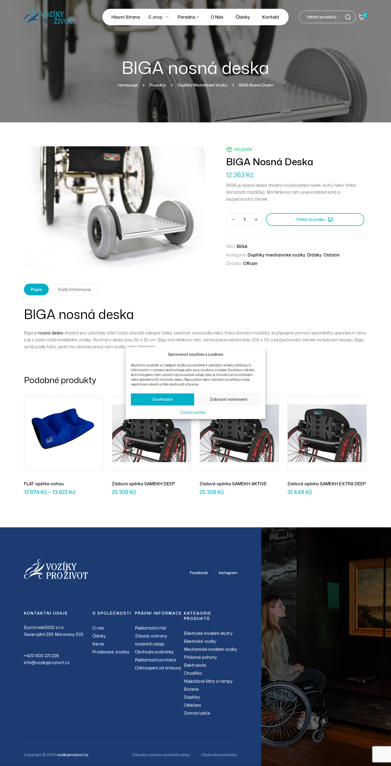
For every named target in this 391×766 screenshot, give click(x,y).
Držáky (314, 255)
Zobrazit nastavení (228, 399)
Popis (36, 289)
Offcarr (250, 263)
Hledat (349, 17)
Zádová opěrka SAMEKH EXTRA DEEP (326, 484)
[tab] (36, 289)
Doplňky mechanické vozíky (276, 255)
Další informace (74, 289)
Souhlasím (162, 399)
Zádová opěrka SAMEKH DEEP (143, 484)
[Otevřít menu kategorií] (167, 17)
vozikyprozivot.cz (73, 754)
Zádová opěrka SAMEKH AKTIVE (233, 484)
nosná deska (50, 333)
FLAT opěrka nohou (44, 484)
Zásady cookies (193, 412)
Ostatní (331, 255)
